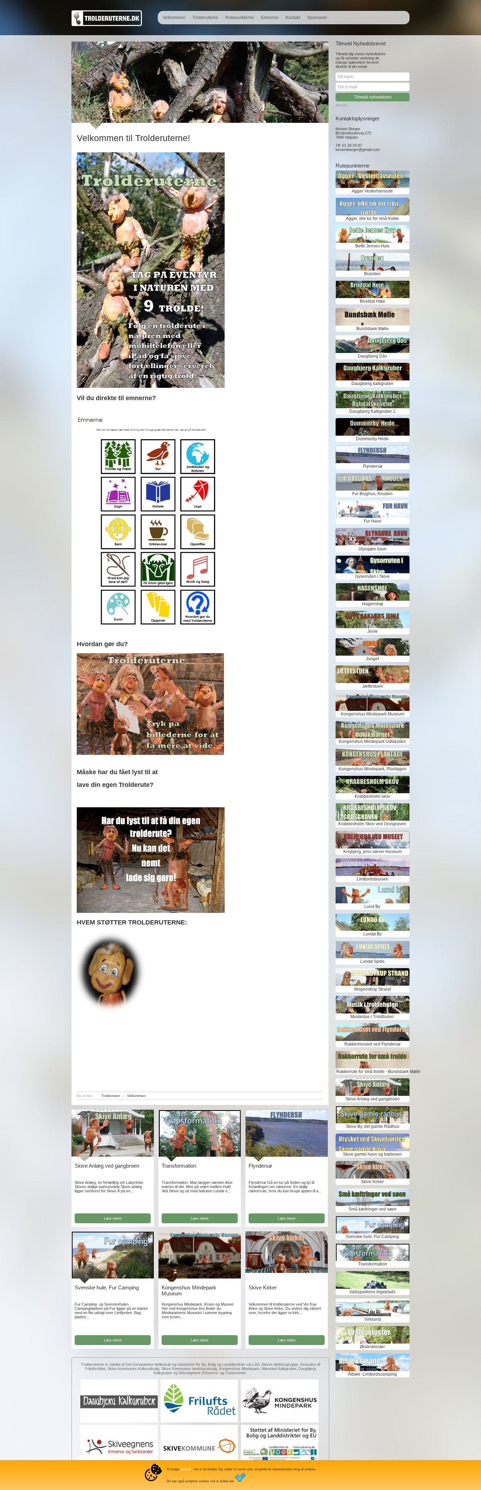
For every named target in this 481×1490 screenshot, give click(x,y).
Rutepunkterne (239, 17)
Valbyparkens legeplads (372, 1291)
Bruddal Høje (372, 301)
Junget (372, 658)
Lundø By (372, 934)
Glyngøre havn (372, 549)
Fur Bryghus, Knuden (372, 493)
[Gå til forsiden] (106, 25)
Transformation (179, 1166)
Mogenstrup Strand (372, 989)
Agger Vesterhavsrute (372, 191)
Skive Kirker (263, 1287)
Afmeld (341, 105)
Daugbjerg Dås (372, 356)
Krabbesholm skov (372, 796)
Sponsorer (317, 17)
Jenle (372, 631)
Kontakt (293, 17)
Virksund (372, 1319)
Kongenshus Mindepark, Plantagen (372, 768)
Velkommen (174, 17)
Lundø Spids (372, 961)
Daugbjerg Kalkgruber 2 (372, 411)
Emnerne (270, 17)
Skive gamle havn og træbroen (372, 1154)
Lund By (372, 906)
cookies (186, 1469)
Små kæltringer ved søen (372, 1209)
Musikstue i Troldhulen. (372, 1016)
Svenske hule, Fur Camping (107, 1287)
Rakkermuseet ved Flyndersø (372, 1044)
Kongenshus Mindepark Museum (372, 714)
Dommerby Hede (372, 438)
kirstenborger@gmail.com (358, 149)
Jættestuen (372, 686)
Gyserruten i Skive (372, 576)
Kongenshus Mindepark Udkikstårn (372, 741)
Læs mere (112, 1218)
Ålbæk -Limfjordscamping (372, 1374)
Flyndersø (260, 1166)
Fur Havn (372, 521)
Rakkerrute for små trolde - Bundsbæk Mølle (372, 1071)
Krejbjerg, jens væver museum (372, 851)
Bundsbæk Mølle (372, 328)
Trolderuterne (205, 17)
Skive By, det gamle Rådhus (372, 1126)
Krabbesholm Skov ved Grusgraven (372, 823)
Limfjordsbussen (372, 879)
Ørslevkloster (372, 1346)
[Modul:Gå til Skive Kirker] (286, 1271)
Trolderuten (110, 1096)
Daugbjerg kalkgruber (372, 383)
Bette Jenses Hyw (372, 246)
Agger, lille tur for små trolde (372, 218)
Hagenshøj (372, 603)
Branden (372, 273)
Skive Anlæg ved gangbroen (107, 1166)
